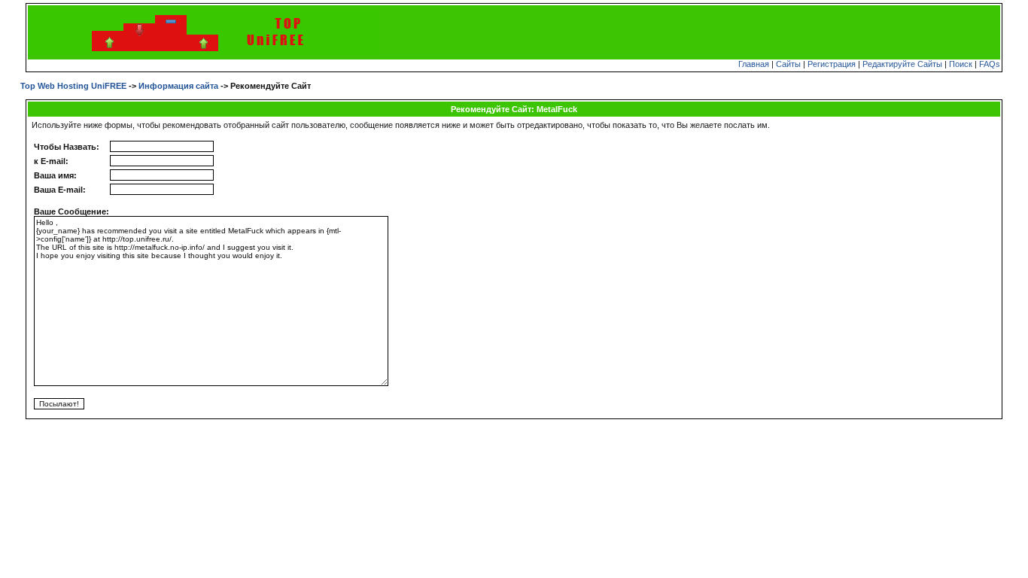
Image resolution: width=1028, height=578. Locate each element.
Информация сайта (178, 85)
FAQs (989, 63)
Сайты (788, 63)
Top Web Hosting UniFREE (73, 85)
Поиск (960, 63)
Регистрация (831, 63)
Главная (753, 63)
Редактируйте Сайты (902, 63)
